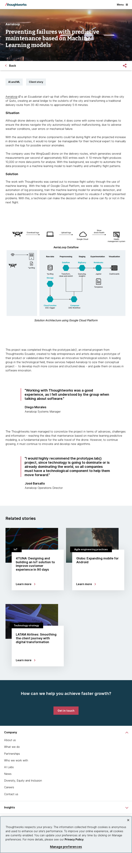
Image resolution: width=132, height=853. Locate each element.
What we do (12, 746)
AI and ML (14, 81)
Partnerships (12, 753)
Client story (36, 81)
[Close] (128, 820)
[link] (66, 710)
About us (10, 740)
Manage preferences (66, 847)
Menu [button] (120, 4)
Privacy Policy (74, 839)
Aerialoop (12, 96)
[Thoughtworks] (16, 4)
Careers (9, 787)
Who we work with (16, 760)
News (8, 774)
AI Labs (9, 767)
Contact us (11, 794)
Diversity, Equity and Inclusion (23, 780)
